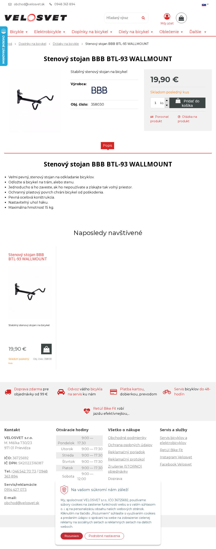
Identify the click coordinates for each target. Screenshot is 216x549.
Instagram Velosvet (176, 457)
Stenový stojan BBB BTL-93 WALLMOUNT (27, 256)
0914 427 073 (15, 490)
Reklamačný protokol (126, 459)
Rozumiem (72, 536)
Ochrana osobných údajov (130, 445)
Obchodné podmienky (127, 438)
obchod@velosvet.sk (29, 4)
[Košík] (181, 18)
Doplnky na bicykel (32, 44)
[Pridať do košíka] (46, 349)
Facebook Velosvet (176, 464)
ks (161, 103)
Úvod (8, 44)
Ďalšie (195, 32)
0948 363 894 (64, 4)
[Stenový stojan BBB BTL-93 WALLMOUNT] (35, 101)
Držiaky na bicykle (66, 44)
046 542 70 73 (24, 471)
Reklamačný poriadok (126, 452)
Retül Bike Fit (171, 450)
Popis (107, 146)
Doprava (115, 479)
